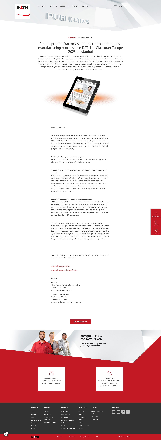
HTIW (63, 425)
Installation (47, 414)
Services (53, 6)
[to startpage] (22, 6)
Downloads (94, 416)
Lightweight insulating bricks (67, 421)
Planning (46, 411)
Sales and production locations (97, 413)
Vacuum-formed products (68, 428)
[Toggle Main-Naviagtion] (115, 6)
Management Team (82, 418)
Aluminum (34, 414)
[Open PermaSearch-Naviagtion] (126, 6)
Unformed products (66, 414)
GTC (97, 437)
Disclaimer (72, 437)
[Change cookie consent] (6, 434)
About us (81, 411)
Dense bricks (64, 411)
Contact (75, 6)
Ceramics (33, 423)
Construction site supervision (48, 418)
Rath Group (83, 407)
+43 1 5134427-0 (110, 378)
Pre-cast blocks (65, 417)
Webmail (59, 437)
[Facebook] (128, 412)
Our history (82, 414)
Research (81, 422)
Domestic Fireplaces (34, 427)
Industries (42, 6)
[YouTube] (118, 412)
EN (119, 6)
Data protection (84, 437)
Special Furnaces (36, 420)
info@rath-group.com (51, 378)
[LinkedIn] (113, 412)
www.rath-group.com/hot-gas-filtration (64, 270)
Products (64, 6)
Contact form (94, 419)
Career (85, 6)
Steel (32, 411)
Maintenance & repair (50, 422)
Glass (32, 417)
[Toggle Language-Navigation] (121, 6)
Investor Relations (84, 425)
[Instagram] (123, 412)
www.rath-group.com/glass (60, 266)
